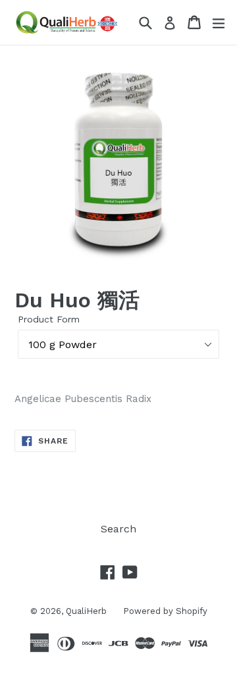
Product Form (49, 319)
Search (118, 529)
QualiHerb (86, 611)
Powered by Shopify (165, 611)
